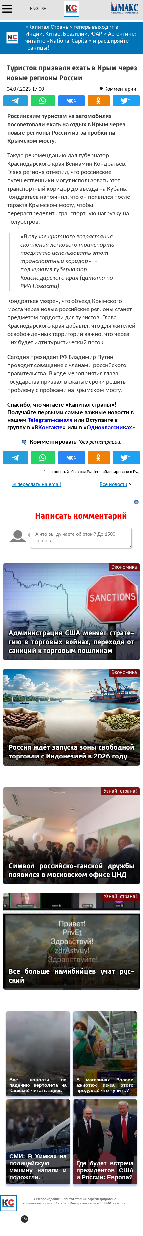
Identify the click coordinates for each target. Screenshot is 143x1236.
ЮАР (96, 34)
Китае (52, 34)
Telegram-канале (50, 420)
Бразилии (75, 34)
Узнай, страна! (120, 791)
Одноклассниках (109, 428)
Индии (34, 34)
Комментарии (120, 89)
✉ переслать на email (36, 484)
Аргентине (121, 34)
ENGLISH (38, 8)
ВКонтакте (49, 428)
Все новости (113, 484)
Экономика (124, 567)
